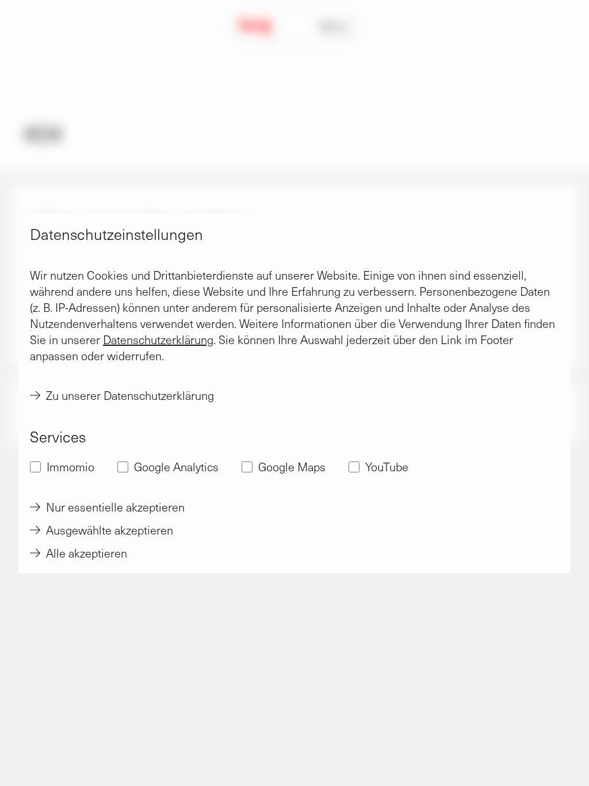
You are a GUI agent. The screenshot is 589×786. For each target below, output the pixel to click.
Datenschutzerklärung (158, 339)
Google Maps (292, 466)
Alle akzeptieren (86, 553)
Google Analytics (176, 466)
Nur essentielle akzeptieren (115, 507)
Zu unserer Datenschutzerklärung (130, 395)
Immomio (70, 466)
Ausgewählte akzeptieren (109, 530)
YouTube (386, 466)
